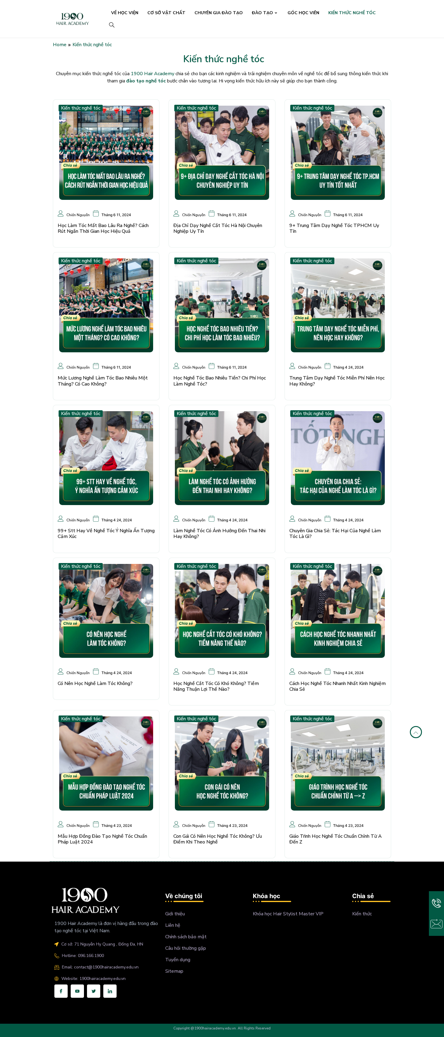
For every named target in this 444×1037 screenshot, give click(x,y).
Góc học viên (303, 13)
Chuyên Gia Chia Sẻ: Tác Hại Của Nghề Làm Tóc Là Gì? (335, 533)
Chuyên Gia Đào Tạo (219, 13)
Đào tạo (262, 13)
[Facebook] (61, 991)
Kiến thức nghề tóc (352, 13)
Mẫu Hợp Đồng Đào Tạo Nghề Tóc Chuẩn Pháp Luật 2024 (102, 839)
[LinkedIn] (110, 991)
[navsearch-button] (112, 26)
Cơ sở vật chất (166, 13)
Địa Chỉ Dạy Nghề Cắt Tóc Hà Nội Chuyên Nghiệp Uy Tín (217, 228)
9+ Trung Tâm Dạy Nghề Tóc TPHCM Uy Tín (334, 228)
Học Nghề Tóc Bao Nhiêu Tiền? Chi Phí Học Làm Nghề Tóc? (219, 381)
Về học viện (124, 13)
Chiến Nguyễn (78, 214)
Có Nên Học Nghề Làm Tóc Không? (95, 683)
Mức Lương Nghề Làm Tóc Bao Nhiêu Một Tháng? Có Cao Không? (103, 381)
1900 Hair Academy (152, 73)
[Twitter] (93, 991)
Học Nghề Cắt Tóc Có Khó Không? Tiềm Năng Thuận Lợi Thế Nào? (216, 686)
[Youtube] (77, 991)
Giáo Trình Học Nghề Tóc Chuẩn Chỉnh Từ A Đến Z (335, 839)
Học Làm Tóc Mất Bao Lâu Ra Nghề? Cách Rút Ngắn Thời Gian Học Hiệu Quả (103, 228)
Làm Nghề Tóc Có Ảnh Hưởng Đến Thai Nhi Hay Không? (219, 533)
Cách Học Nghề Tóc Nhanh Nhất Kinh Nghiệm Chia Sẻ (337, 686)
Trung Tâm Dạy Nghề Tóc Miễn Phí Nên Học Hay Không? (336, 381)
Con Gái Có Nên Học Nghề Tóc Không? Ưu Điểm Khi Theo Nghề (217, 839)
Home (59, 44)
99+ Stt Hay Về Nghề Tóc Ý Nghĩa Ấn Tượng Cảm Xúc (106, 533)
